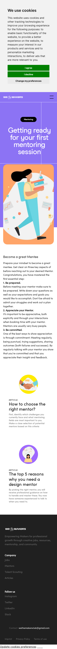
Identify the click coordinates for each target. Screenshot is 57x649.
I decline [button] (28, 74)
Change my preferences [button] (28, 81)
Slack (8, 614)
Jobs (7, 560)
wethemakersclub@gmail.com (34, 628)
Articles (9, 578)
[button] (51, 97)
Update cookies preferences (18, 646)
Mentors (9, 565)
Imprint (8, 639)
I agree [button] (28, 67)
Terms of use (40, 639)
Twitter (9, 602)
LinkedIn (10, 608)
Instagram (11, 596)
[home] (25, 97)
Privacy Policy (23, 639)
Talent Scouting (13, 571)
